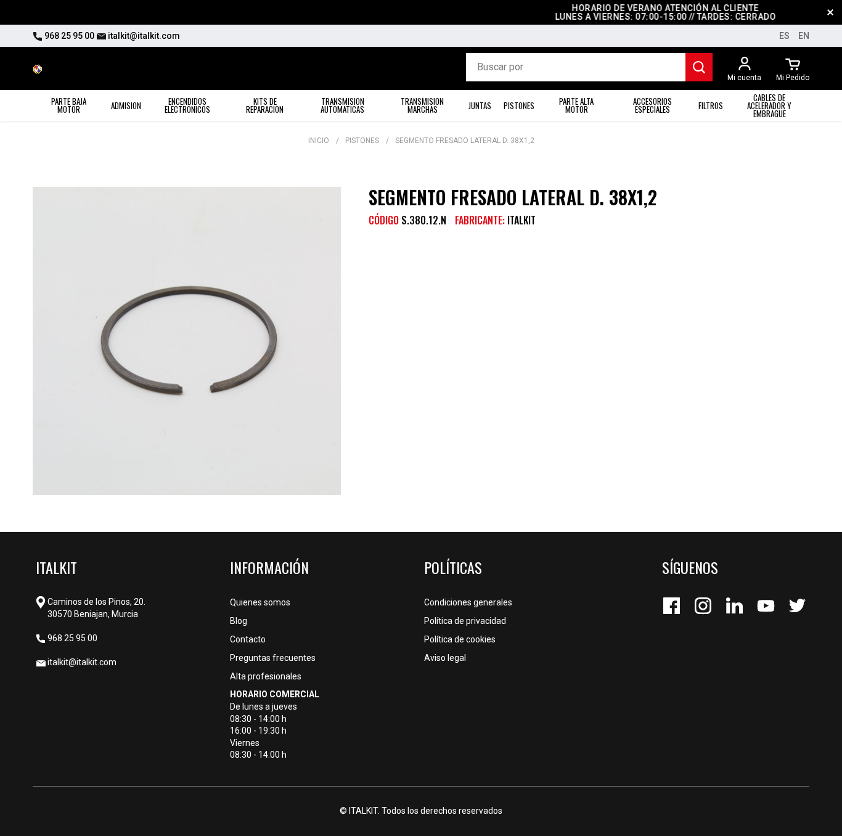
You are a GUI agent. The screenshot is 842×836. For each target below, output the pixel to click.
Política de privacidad (465, 621)
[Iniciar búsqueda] (699, 67)
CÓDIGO (384, 220)
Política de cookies (460, 639)
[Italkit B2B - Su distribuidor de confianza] (38, 68)
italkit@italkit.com (143, 36)
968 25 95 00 (68, 36)
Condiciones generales (468, 602)
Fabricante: (480, 220)
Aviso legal (445, 658)
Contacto (248, 639)
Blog (238, 621)
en (803, 36)
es (784, 36)
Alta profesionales (265, 676)
